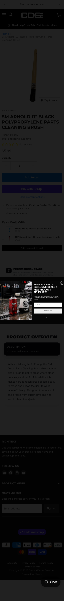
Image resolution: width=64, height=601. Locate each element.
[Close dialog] (61, 283)
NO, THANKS (48, 316)
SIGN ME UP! (48, 311)
